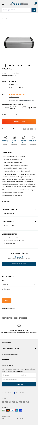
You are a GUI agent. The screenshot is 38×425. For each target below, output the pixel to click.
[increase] (22, 115)
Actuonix (5, 73)
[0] (34, 4)
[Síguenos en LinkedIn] (24, 402)
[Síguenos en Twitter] (6, 402)
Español (23, 393)
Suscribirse (19, 384)
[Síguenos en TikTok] (20, 402)
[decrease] (11, 115)
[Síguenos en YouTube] (17, 402)
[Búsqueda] (34, 10)
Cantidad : (5, 115)
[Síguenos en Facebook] (3, 402)
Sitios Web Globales (7, 393)
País (3, 280)
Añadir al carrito (19, 121)
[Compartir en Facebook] (24, 129)
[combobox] (17, 10)
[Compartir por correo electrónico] (35, 129)
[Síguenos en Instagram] (10, 402)
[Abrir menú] (3, 4)
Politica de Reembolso (8, 308)
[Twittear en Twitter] (31, 129)
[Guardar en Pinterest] (28, 129)
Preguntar (23, 144)
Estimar (6, 300)
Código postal (6, 289)
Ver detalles (14, 144)
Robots (7, 16)
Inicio (2, 16)
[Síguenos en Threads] (27, 402)
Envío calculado (13, 88)
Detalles (5, 144)
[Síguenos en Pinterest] (13, 402)
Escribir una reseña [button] (19, 264)
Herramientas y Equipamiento (17, 16)
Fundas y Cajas (29, 16)
